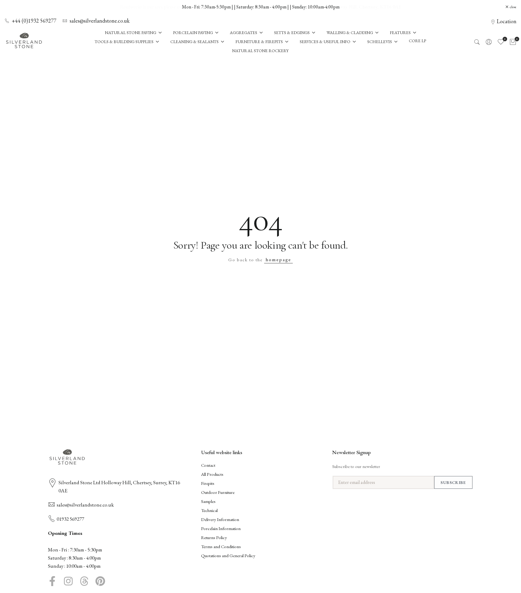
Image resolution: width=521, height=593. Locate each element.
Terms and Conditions (221, 546)
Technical (209, 510)
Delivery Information (220, 519)
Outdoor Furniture (218, 492)
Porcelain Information (221, 528)
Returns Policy (214, 537)
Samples (208, 501)
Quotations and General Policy (228, 555)
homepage (278, 259)
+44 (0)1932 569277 (34, 20)
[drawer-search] (477, 42)
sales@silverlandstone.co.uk (100, 20)
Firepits (207, 483)
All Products (212, 474)
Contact (208, 465)
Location (506, 21)
